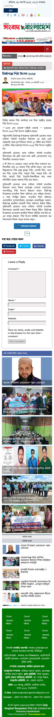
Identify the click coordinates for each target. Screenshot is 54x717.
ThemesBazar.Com (36, 714)
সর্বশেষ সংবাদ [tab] (27, 537)
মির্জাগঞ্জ (33, 68)
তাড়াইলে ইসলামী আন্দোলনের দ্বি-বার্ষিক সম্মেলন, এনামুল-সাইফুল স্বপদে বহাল (22, 440)
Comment (14, 269)
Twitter (25, 246)
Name (12, 300)
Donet (9, 616)
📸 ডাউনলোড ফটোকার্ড (27, 226)
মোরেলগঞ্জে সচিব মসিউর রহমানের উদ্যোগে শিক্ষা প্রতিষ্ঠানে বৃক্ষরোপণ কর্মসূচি (25, 411)
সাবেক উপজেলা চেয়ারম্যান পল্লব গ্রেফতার (24, 382)
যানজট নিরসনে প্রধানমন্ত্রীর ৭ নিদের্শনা (34, 571)
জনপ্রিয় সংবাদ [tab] (27, 541)
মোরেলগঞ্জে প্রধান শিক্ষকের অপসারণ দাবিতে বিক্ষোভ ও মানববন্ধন (25, 529)
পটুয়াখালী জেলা (12, 68)
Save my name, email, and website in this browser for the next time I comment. (26, 333)
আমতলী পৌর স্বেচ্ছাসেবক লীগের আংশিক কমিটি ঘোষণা (27, 470)
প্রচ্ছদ (8, 64)
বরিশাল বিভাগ (24, 68)
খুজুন (10, 10)
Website (12, 318)
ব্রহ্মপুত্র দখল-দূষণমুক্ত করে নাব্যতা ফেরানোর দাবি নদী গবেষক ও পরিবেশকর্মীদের (25, 499)
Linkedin (40, 246)
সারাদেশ (40, 68)
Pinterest (9, 251)
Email (11, 309)
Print (27, 233)
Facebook (10, 246)
